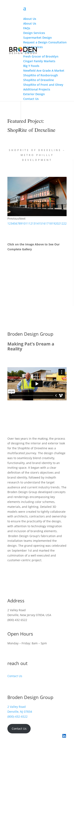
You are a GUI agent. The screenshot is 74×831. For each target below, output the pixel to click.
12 (30, 223)
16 (43, 223)
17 (47, 223)
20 (56, 223)
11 (27, 223)
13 (33, 223)
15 (40, 223)
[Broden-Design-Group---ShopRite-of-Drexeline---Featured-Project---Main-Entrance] (37, 215)
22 (63, 223)
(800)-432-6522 (17, 716)
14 (37, 223)
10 (23, 223)
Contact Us (14, 676)
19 (53, 223)
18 (50, 223)
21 (60, 223)
